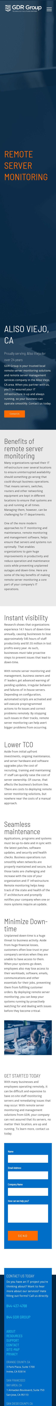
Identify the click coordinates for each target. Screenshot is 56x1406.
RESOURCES (14, 1336)
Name (11, 1151)
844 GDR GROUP (18, 1317)
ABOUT (11, 1331)
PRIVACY (12, 1354)
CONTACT (12, 1345)
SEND (23, 1236)
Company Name (15, 1184)
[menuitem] (48, 20)
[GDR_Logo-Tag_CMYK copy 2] (23, 8)
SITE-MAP (13, 1349)
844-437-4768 (16, 1305)
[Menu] (48, 9)
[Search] (48, 20)
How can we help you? (18, 1200)
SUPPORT (12, 1340)
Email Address (15, 1167)
